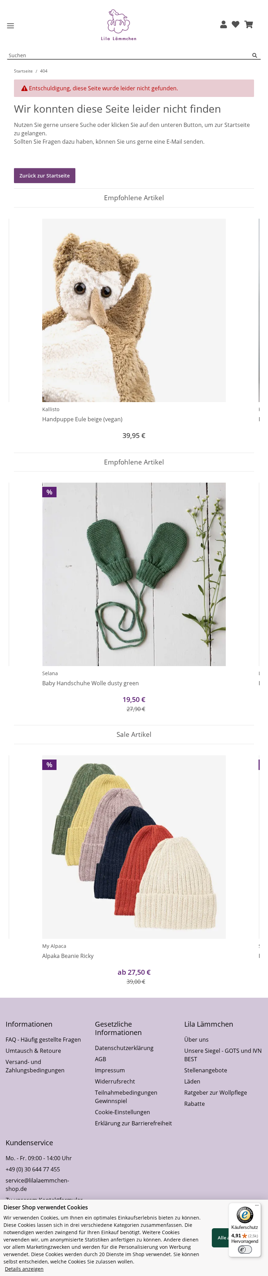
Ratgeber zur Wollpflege (215, 1092)
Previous (25, 330)
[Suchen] (256, 56)
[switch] (245, 1249)
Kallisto (50, 409)
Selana (50, 673)
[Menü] (257, 1207)
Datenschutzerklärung (124, 1048)
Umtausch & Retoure (33, 1051)
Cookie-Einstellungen (122, 1112)
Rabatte (194, 1104)
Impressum (110, 1070)
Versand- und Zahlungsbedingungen (35, 1066)
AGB (100, 1059)
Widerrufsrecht (115, 1081)
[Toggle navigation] (10, 26)
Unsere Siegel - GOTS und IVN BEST (223, 1055)
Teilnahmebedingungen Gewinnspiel (126, 1097)
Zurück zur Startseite (45, 175)
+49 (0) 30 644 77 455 (33, 1169)
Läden (192, 1081)
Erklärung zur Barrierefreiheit (133, 1123)
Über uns (196, 1039)
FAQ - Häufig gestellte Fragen (43, 1039)
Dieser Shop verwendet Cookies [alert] (45, 1207)
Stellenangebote (205, 1070)
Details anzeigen (24, 1269)
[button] (223, 25)
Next (242, 330)
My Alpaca (54, 946)
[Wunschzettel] (235, 25)
